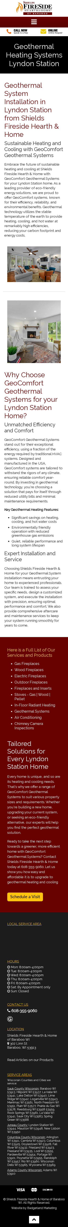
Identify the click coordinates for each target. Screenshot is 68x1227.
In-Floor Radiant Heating (35, 705)
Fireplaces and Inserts (33, 688)
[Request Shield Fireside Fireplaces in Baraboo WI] (51, 33)
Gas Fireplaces (27, 663)
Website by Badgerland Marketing (34, 1208)
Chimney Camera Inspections (29, 725)
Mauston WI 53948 (30, 1128)
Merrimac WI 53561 (20, 1102)
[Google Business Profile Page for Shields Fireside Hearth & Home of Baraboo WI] (10, 1020)
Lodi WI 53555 (43, 1151)
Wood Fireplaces (29, 670)
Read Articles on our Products (30, 1060)
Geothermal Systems (32, 711)
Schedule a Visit (25, 897)
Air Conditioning (28, 717)
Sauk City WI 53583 (30, 1116)
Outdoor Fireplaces (31, 682)
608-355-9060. (32, 867)
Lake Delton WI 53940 (32, 1095)
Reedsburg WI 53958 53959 (35, 1109)
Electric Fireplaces (30, 676)
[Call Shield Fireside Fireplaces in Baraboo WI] (17, 33)
